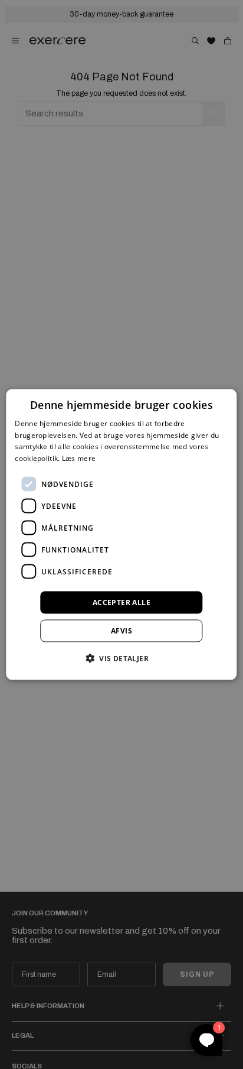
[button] (121, 658)
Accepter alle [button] (121, 602)
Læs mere (79, 458)
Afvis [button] (121, 631)
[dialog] (121, 534)
